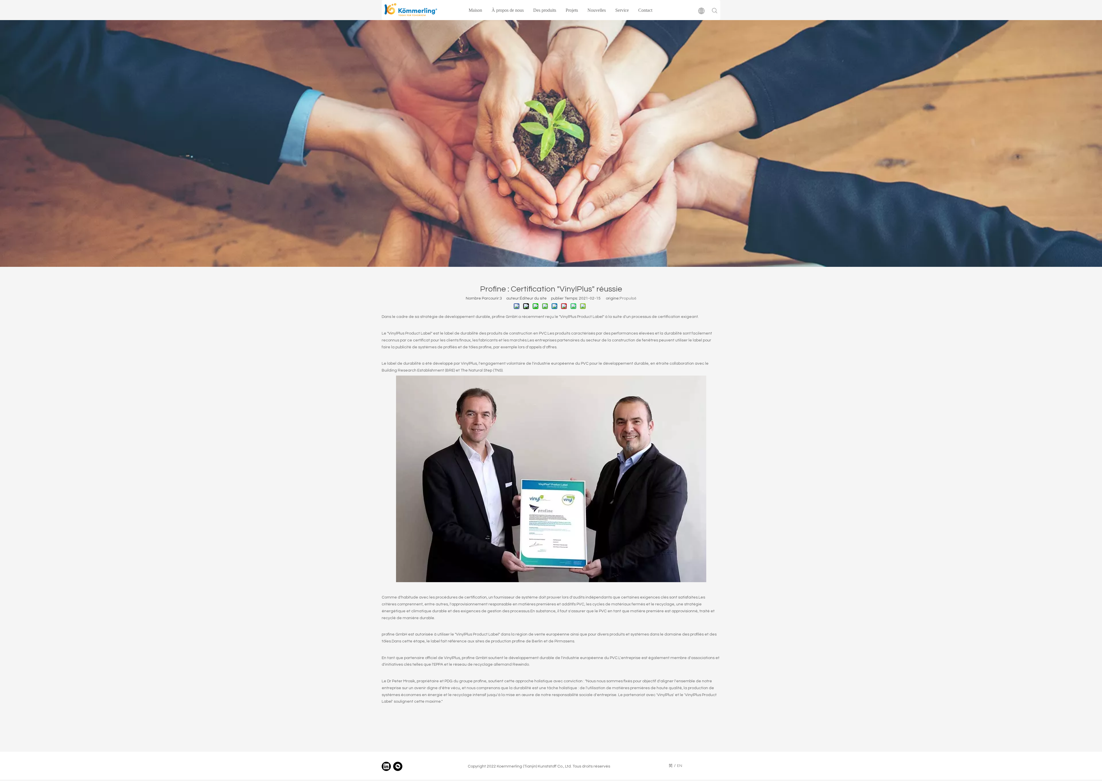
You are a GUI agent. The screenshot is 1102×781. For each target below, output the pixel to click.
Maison (475, 10)
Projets (572, 10)
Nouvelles (596, 10)
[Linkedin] (386, 766)
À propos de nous (508, 10)
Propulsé (628, 298)
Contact (645, 10)
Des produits (544, 10)
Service (622, 10)
